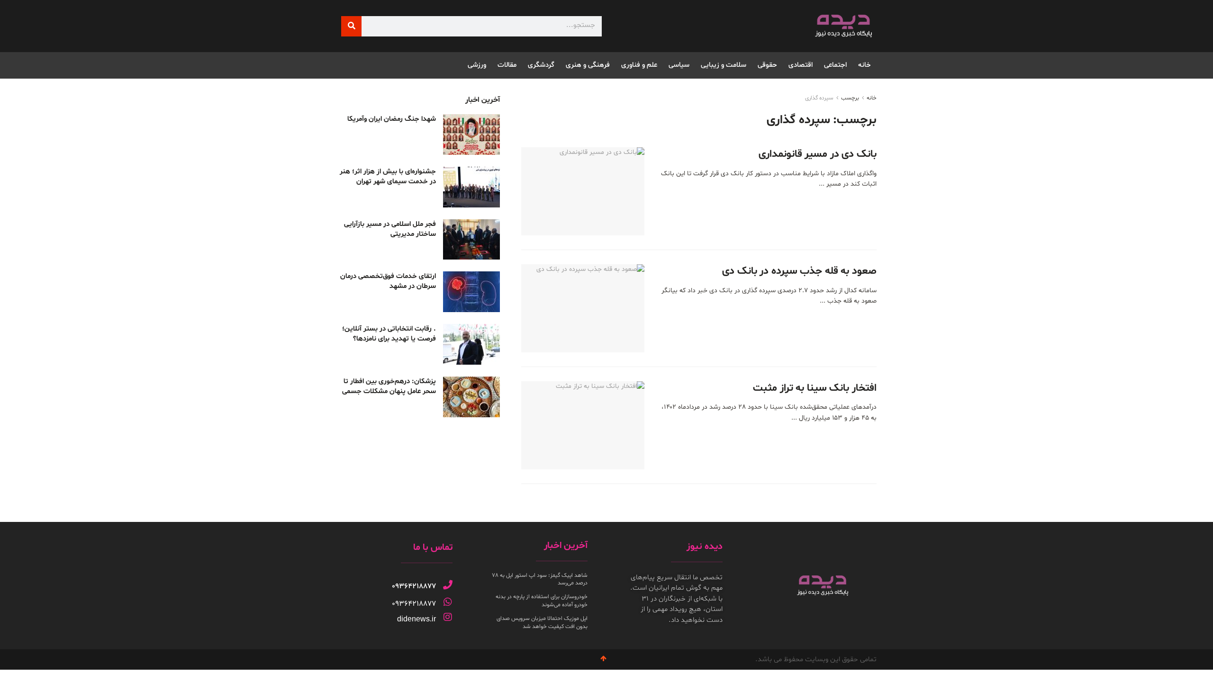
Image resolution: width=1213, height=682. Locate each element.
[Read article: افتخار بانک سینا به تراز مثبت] (582, 425)
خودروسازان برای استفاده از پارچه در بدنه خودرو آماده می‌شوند (542, 601)
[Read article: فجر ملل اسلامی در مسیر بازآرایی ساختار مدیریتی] (471, 239)
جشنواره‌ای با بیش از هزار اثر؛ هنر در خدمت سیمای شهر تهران (388, 177)
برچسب (850, 98)
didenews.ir (416, 619)
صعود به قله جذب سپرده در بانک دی (799, 271)
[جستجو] (351, 26)
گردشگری (541, 65)
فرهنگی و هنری (588, 65)
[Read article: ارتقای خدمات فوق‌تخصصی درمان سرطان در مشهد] (471, 291)
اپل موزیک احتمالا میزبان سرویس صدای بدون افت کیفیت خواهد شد (542, 622)
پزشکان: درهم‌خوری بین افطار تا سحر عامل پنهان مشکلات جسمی (389, 386)
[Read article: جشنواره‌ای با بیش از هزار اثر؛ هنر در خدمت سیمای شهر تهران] (471, 187)
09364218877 (414, 586)
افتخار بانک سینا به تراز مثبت (815, 388)
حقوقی (767, 65)
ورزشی (477, 65)
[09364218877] (448, 585)
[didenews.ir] (448, 617)
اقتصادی (800, 65)
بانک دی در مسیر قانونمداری (818, 154)
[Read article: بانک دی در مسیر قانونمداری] (582, 191)
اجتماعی (835, 65)
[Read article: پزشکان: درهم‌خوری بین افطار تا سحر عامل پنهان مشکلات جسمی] (471, 397)
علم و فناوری (639, 65)
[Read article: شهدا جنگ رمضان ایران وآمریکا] (471, 134)
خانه (864, 65)
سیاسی (679, 65)
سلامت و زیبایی (723, 65)
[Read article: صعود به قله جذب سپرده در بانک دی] (582, 308)
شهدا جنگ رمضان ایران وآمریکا (391, 119)
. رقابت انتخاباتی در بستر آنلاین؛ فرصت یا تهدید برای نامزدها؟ (389, 334)
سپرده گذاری (819, 98)
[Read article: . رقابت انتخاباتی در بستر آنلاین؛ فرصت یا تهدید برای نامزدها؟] (471, 344)
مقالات (507, 65)
